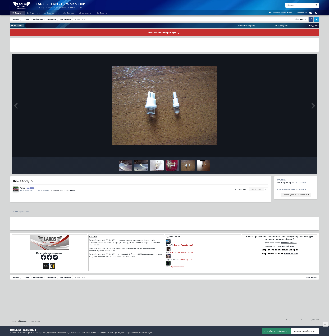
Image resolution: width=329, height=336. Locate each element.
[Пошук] (316, 5)
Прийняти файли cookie (277, 331)
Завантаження (53, 13)
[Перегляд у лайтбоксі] (164, 105)
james (168, 267)
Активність (86, 13)
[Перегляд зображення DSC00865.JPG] (141, 165)
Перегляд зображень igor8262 (63, 190)
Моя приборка (285, 182)
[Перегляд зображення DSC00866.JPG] (125, 165)
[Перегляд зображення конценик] (157, 165)
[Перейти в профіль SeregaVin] (168, 241)
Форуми (17, 13)
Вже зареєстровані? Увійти (281, 13)
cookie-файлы (27, 333)
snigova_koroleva (172, 259)
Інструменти (306, 152)
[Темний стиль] (316, 12)
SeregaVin (170, 245)
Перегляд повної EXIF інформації (296, 195)
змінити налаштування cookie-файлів (105, 333)
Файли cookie (34, 321)
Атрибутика (35, 13)
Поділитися (241, 189)
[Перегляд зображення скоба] (172, 165)
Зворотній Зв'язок (288, 243)
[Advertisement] (164, 45)
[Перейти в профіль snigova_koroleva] (168, 256)
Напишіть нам (288, 246)
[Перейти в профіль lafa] (168, 249)
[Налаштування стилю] (310, 12)
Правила (103, 13)
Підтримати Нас (296, 25)
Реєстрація (302, 13)
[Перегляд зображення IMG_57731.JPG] (204, 165)
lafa (167, 252)
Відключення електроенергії (162, 32)
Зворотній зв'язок (19, 321)
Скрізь (308, 5)
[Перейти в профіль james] (168, 263)
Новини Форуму (226, 25)
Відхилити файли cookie (305, 331)
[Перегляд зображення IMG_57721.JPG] (188, 165)
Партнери (70, 13)
